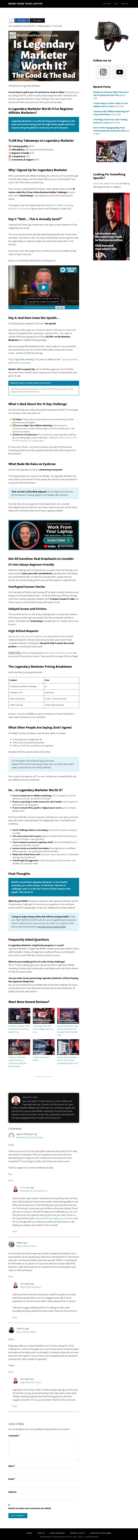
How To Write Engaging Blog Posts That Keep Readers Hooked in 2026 (109, 129)
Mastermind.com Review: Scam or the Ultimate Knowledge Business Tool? (67, 1060)
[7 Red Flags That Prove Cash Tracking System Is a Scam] (44, 1016)
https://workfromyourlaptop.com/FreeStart (54, 1218)
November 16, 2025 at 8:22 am (34, 1191)
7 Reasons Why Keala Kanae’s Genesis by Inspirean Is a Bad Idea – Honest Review (17, 1062)
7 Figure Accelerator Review (41, 1059)
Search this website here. (104, 183)
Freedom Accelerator (21, 363)
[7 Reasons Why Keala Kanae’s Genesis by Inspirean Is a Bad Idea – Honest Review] (19, 1047)
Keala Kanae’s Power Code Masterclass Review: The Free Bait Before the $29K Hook (67, 1030)
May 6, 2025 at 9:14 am (26, 1246)
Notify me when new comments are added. (29, 1508)
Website (12, 1492)
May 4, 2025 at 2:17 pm (31, 1382)
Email (11, 1479)
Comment (14, 1435)
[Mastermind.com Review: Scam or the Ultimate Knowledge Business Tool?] (68, 1047)
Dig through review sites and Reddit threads (27, 636)
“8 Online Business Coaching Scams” (39, 389)
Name (11, 1466)
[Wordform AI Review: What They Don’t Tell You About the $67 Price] (19, 1016)
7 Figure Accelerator (69, 359)
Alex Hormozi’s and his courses (59, 653)
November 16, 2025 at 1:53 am (29, 1137)
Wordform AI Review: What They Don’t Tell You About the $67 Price (19, 1029)
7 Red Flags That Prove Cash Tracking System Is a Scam (43, 1029)
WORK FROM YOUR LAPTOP (25, 4)
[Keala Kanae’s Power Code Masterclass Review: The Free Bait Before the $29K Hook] (68, 1016)
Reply (10, 1180)
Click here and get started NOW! (52, 927)
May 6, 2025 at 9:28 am (31, 1287)
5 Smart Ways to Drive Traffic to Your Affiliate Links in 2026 (110, 105)
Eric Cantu (25, 1188)
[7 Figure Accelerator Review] (44, 1047)
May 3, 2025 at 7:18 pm (26, 1332)
